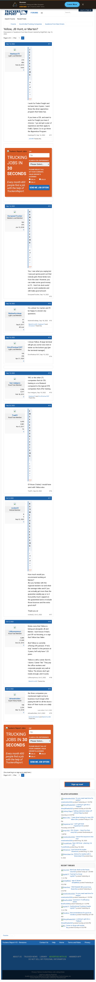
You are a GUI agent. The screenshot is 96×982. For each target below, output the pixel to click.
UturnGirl (73, 872)
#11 (49, 44)
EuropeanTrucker (15, 216)
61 (23, 319)
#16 (49, 405)
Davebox (73, 914)
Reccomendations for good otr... (81, 913)
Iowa (22, 67)
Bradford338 (65, 904)
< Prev (14, 38)
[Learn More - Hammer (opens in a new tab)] (48, 4)
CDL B (43, 179)
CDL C (32, 182)
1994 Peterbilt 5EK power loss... (81, 887)
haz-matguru (15, 383)
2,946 (22, 389)
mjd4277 (73, 876)
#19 (49, 689)
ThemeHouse (61, 978)
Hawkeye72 (15, 54)
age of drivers (76, 880)
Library (43, 957)
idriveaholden (14, 699)
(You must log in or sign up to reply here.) (17, 772)
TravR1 (15, 415)
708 (23, 705)
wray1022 (74, 832)
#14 (49, 337)
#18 (49, 622)
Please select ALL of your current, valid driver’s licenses (36, 173)
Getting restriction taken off (82, 811)
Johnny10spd (78, 813)
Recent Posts (21, 19)
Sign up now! (77, 784)
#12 (49, 206)
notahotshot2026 (67, 802)
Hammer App (75, 957)
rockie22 (15, 508)
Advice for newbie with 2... (83, 854)
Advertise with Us (58, 957)
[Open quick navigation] (89, 24)
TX (23, 429)
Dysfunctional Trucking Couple (80, 906)
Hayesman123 (78, 826)
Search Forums (10, 19)
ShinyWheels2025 (67, 808)
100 (23, 353)
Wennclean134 (79, 856)
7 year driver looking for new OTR (82, 817)
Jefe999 (31, 139)
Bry (67, 927)
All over (21, 327)
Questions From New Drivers (23, 32)
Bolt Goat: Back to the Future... (80, 870)
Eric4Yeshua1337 (14, 347)
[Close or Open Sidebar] (86, 24)
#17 (49, 498)
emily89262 (75, 882)
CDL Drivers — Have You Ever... (81, 830)
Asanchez (74, 889)
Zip (30, 151)
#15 (49, 373)
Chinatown (32, 326)
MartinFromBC (33, 324)
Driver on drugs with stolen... (75, 925)
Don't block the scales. (79, 849)
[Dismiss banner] (82, 4)
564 (23, 222)
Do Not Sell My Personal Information (47, 959)
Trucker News (30, 957)
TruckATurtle (65, 847)
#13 (49, 303)
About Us (17, 957)
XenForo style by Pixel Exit (48, 975)
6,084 (22, 638)
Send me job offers (39, 187)
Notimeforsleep (14, 313)
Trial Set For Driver (76, 874)
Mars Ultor (74, 819)
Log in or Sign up (85, 10)
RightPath (44, 32)
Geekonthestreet (34, 717)
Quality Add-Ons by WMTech (48, 976)
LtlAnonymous (15, 631)
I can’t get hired (79, 824)
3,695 (22, 421)
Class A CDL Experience (39, 160)
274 (23, 60)
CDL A (32, 179)
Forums (34, 13)
